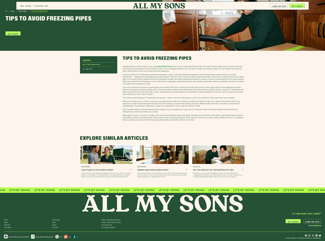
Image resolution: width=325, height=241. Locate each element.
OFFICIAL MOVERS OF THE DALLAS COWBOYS (18, 236)
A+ (77, 236)
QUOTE (54, 224)
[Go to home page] (6, 11)
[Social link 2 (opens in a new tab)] (309, 236)
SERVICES (7, 224)
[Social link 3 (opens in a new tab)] (313, 236)
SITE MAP (55, 227)
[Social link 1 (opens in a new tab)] (306, 236)
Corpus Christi (22, 11)
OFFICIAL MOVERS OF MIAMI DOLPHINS (44, 236)
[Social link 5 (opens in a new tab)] (320, 236)
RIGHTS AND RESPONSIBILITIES (111, 219)
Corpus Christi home (164, 66)
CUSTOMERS (56, 219)
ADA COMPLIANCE (106, 224)
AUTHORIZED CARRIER (108, 227)
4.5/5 (69, 236)
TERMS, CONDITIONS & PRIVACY (111, 222)
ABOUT (6, 222)
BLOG (54, 222)
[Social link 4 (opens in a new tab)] (316, 236)
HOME (6, 219)
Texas (12, 11)
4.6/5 (60, 236)
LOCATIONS (7, 227)
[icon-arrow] (131, 169)
